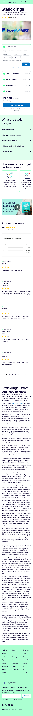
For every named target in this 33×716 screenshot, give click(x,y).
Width (5, 54)
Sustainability (26, 660)
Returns (14, 666)
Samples (4, 669)
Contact (25, 663)
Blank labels (5, 666)
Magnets (4, 660)
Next (26, 64)
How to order (15, 669)
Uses (3, 675)
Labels (3, 657)
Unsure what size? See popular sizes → (13, 68)
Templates (15, 663)
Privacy (14, 709)
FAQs (13, 653)
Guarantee (26, 657)
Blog (24, 666)
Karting (25, 672)
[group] (16, 227)
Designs (4, 672)
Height (16, 54)
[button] (3, 2)
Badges (4, 663)
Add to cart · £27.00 (16, 105)
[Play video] (17, 207)
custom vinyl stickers (17, 403)
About (24, 653)
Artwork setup (16, 660)
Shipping (14, 657)
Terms (20, 709)
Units (24, 54)
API (24, 669)
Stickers (4, 653)
